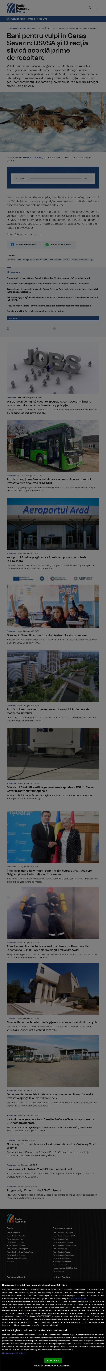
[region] (53, 1326)
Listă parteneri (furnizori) (14, 1353)
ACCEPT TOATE (53, 1360)
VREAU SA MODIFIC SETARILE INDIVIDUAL (52, 1366)
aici (22, 1316)
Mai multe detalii (78, 1298)
